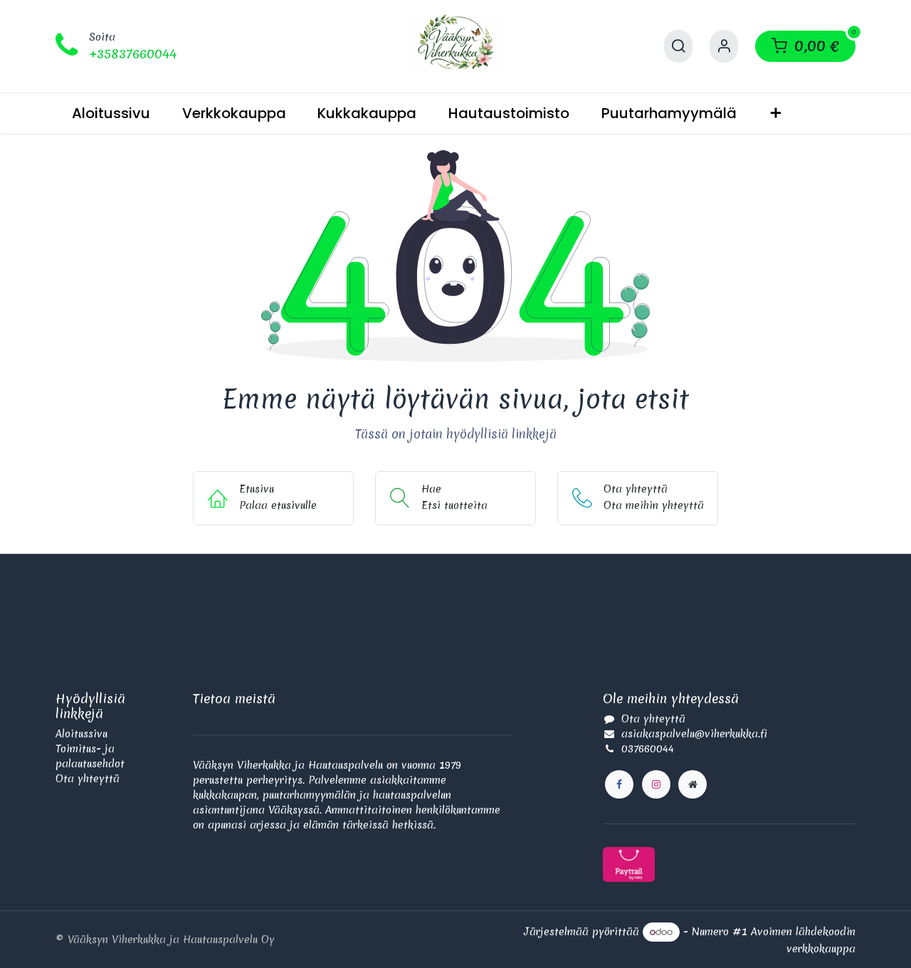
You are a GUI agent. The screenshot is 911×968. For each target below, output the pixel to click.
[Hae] (678, 46)
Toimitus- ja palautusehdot (90, 756)
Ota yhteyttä (88, 779)
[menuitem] (111, 113)
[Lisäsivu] (692, 784)
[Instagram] (656, 784)
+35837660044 (133, 54)
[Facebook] (619, 784)
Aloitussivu (81, 734)
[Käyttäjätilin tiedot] (724, 46)
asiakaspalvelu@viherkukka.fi (694, 734)
